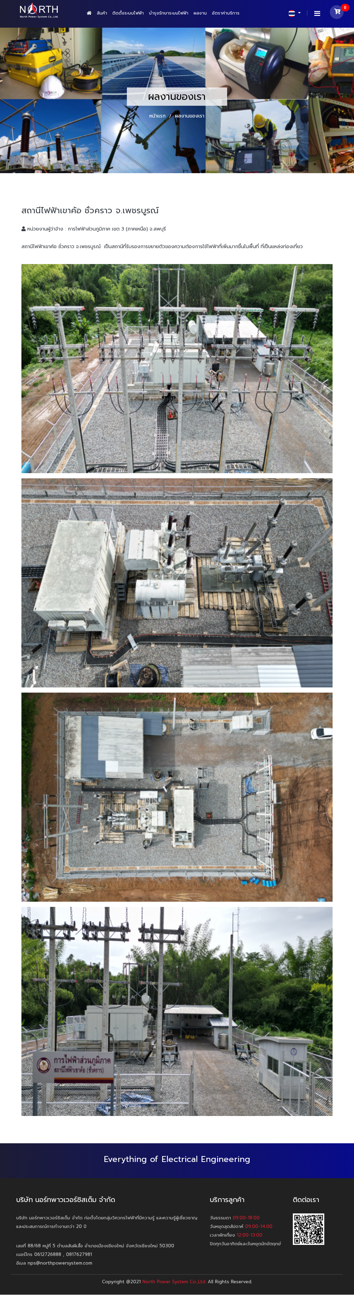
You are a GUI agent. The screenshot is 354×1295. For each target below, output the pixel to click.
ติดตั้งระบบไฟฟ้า (128, 13)
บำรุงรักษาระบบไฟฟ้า (168, 13)
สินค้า (102, 13)
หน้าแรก (158, 116)
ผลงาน (200, 13)
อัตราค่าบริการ (226, 13)
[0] (337, 13)
